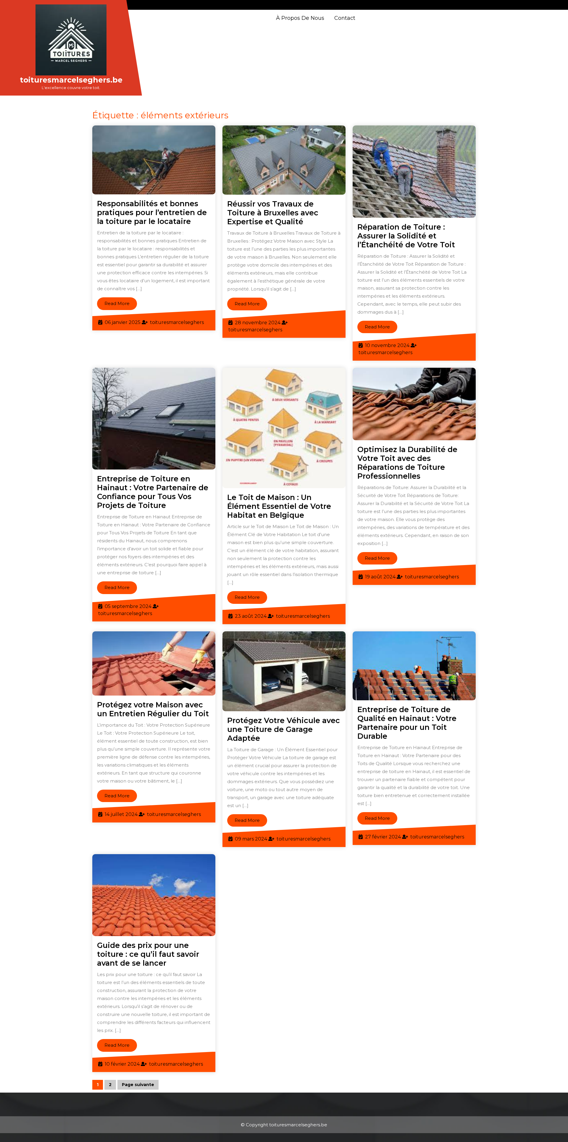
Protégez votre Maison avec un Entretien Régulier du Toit (153, 709)
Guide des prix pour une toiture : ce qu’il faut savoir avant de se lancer (148, 954)
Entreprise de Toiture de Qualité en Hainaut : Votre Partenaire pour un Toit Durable (406, 723)
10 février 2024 (122, 1064)
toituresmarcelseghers (177, 322)
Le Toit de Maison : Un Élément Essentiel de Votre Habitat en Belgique (279, 506)
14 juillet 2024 (121, 814)
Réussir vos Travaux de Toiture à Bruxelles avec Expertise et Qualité (272, 212)
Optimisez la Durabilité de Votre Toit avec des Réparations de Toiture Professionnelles (407, 462)
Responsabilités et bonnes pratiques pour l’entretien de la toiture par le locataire (152, 212)
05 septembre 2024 (128, 606)
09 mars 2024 (251, 839)
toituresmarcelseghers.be (71, 79)
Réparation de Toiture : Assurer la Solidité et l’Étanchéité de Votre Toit (406, 235)
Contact (344, 18)
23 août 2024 (251, 616)
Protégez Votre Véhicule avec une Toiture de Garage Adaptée (283, 729)
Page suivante (138, 1084)
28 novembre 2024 (257, 322)
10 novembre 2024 (387, 345)
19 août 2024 (380, 577)
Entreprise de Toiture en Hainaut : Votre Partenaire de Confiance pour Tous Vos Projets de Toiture (152, 492)
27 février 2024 (383, 837)
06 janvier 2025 (123, 322)
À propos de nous (300, 18)
